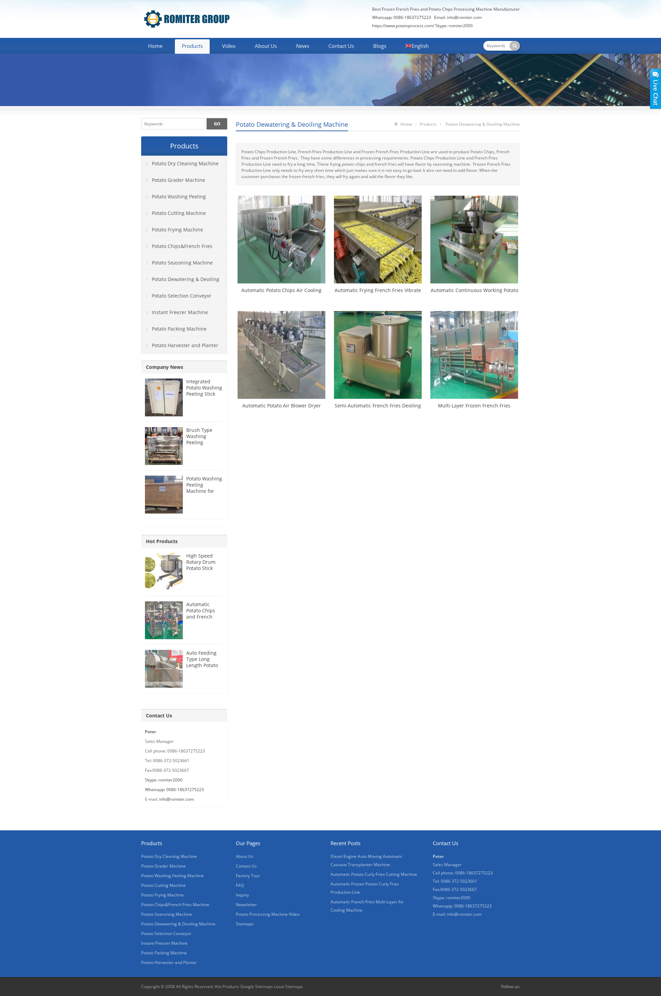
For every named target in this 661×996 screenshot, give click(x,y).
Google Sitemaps (256, 986)
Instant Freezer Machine (180, 312)
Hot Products (162, 541)
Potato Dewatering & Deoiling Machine (292, 124)
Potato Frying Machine (177, 229)
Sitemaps (245, 924)
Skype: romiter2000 (454, 26)
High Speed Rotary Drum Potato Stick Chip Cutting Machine (201, 568)
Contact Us (341, 45)
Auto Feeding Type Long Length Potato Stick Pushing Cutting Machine (202, 668)
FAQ (240, 885)
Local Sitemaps (288, 986)
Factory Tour (248, 876)
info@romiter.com (464, 17)
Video (228, 45)
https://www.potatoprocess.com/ (403, 26)
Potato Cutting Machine (179, 213)
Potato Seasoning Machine (182, 262)
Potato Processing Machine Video (268, 914)
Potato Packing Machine (179, 328)
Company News (164, 367)
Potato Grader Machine (178, 180)
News (302, 45)
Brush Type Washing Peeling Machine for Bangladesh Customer (200, 445)
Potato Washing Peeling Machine (173, 199)
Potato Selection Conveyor (181, 295)
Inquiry (242, 895)
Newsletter (246, 904)
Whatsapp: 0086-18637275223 (174, 789)
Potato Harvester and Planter (185, 345)
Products (192, 45)
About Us (266, 45)
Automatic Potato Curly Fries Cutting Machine (373, 874)
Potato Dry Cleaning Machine (185, 163)
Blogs (379, 45)
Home (155, 45)
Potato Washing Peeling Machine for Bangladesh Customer (204, 491)
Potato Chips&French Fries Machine (176, 249)
